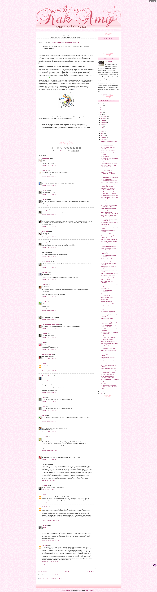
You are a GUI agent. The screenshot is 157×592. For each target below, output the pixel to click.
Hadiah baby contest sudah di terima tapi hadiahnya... (108, 249)
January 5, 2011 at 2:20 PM (49, 226)
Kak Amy (44, 190)
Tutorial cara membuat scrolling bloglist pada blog (109, 326)
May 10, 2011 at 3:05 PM (48, 480)
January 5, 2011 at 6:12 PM (49, 392)
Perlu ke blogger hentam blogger (109, 273)
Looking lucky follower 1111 (108, 303)
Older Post (90, 571)
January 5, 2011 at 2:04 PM (49, 165)
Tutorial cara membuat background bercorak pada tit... (109, 162)
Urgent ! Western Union (107, 297)
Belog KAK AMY (66, 590)
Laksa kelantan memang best (108, 201)
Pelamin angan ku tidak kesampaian (107, 252)
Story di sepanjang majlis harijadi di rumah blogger (109, 198)
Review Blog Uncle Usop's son (108, 368)
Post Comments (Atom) (52, 574)
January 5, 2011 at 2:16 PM (49, 194)
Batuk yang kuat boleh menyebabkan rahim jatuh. (65, 42)
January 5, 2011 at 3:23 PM (49, 319)
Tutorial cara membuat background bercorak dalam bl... (110, 213)
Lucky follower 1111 (106, 288)
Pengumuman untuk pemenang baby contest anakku (109, 322)
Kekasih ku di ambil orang (107, 233)
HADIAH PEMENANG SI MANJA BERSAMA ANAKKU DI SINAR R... (109, 387)
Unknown (45, 170)
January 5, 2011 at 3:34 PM (49, 328)
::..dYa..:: (44, 301)
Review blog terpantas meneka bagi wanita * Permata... (109, 219)
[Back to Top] (155, 565)
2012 (101, 112)
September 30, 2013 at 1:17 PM (50, 540)
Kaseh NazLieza (46, 455)
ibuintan (44, 284)
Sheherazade (45, 158)
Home (67, 571)
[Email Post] (69, 150)
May (102, 131)
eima (43, 219)
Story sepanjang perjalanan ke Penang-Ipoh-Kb (108, 294)
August (103, 124)
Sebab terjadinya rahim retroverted (107, 319)
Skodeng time (104, 299)
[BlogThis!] (73, 151)
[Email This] (72, 151)
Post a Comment (45, 564)
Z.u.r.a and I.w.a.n (47, 376)
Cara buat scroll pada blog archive (109, 306)
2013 (101, 110)
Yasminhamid (46, 315)
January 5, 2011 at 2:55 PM (49, 296)
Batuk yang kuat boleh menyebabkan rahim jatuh (108, 347)
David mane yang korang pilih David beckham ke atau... (108, 371)
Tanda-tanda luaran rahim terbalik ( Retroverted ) (109, 333)
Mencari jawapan (105, 156)
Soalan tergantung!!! (106, 203)
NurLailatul (45, 181)
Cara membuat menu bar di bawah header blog (108, 312)
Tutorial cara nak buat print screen (109, 361)
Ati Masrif (45, 333)
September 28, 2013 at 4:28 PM (50, 520)
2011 (101, 114)
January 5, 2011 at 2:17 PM (49, 205)
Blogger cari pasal (105, 279)
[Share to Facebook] (77, 151)
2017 (101, 103)
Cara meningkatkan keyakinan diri (109, 222)
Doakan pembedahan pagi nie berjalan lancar (108, 267)
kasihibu (44, 426)
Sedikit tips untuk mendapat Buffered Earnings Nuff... (108, 189)
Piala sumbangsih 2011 (107, 145)
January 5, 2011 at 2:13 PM (49, 185)
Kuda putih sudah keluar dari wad (109, 239)
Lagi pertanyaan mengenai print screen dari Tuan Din (109, 185)
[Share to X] (75, 151)
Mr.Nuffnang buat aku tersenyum (109, 195)
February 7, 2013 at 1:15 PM (49, 502)
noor (43, 342)
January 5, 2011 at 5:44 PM (49, 380)
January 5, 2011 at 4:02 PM (49, 358)
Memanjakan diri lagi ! (106, 261)
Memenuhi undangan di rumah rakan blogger (109, 209)
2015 (101, 105)
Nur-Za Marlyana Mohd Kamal (50, 324)
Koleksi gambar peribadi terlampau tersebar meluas (108, 245)
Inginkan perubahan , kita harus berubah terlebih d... (109, 169)
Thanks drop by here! (106, 258)
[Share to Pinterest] (78, 151)
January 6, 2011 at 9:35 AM (49, 431)
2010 (101, 391)
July (102, 127)
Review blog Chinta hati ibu (108, 363)
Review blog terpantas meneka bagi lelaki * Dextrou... (109, 206)
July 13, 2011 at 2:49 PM (48, 489)
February (103, 137)
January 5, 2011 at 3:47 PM (49, 349)
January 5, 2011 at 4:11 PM (49, 371)
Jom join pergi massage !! (107, 339)
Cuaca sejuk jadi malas (107, 301)
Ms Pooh (44, 507)
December (104, 116)
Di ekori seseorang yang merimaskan (107, 282)
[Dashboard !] (152, 1)
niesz (43, 397)
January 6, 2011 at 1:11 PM (49, 459)
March (103, 135)
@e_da (44, 415)
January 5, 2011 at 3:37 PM (49, 337)
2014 (101, 107)
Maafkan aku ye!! (105, 224)
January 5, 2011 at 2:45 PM (49, 267)
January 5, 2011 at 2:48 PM (49, 279)
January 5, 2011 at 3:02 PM (49, 310)
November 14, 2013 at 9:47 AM (50, 561)
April (102, 133)
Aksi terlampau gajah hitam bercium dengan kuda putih (108, 276)
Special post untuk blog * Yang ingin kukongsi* (108, 216)
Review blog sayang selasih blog (109, 341)
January (103, 139)
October (103, 120)
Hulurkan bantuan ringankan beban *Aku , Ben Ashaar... (108, 192)
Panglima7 (45, 485)
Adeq (44, 527)
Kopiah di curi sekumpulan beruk (109, 182)
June (102, 129)
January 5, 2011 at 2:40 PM (49, 237)
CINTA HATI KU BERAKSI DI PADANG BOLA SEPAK (108, 377)
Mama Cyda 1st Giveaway (107, 374)
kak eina (44, 436)
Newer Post (42, 571)
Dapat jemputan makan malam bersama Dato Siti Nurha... (109, 336)
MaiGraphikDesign (90, 590)
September (104, 122)
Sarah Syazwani (46, 261)
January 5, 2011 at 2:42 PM (49, 256)
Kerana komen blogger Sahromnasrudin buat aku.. (108, 173)
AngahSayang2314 (47, 354)
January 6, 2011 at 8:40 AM (49, 421)
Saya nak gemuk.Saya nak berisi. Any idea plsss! (109, 285)
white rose (45, 231)
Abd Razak (45, 272)
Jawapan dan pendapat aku (108, 150)
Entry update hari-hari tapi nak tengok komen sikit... (108, 166)
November (104, 118)
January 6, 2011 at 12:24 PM (49, 450)
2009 (101, 393)
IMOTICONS (104, 383)
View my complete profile (104, 94)
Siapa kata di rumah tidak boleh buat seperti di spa (109, 242)
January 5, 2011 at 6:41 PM (49, 401)
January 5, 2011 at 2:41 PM (49, 247)
